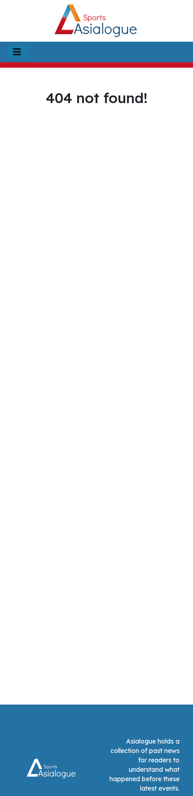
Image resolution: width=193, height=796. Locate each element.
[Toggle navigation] (17, 52)
